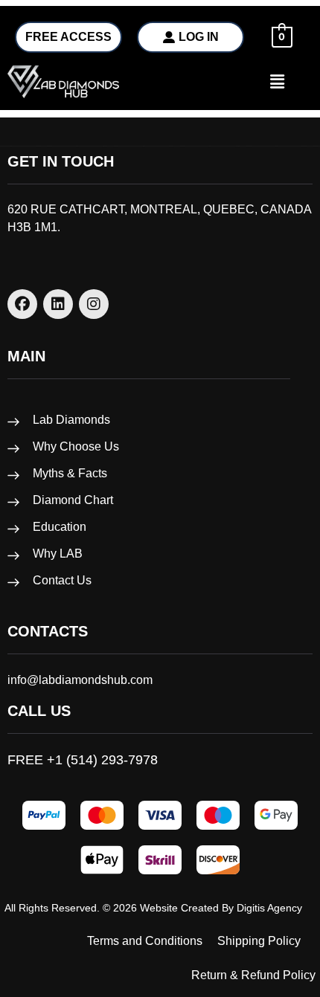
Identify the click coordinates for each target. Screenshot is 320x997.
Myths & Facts (70, 473)
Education (59, 526)
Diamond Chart (73, 500)
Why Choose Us (76, 446)
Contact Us (62, 580)
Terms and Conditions (144, 941)
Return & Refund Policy (253, 975)
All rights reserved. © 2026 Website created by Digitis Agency (153, 908)
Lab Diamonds (71, 419)
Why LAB (58, 553)
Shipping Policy (259, 941)
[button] (266, 81)
